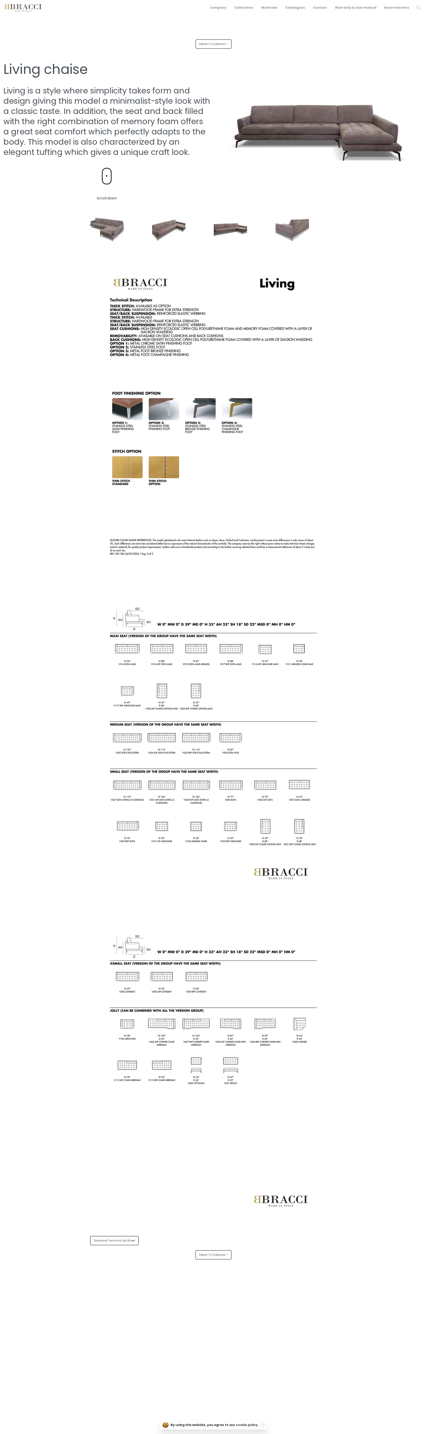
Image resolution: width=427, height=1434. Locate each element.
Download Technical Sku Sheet (114, 1240)
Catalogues (330, 1330)
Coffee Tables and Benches (194, 1358)
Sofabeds (182, 1351)
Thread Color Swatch (273, 1351)
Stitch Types (267, 1344)
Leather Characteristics (275, 1330)
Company (329, 1316)
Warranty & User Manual (339, 1323)
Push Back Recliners (189, 1337)
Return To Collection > (213, 44)
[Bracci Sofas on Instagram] (81, 1382)
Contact (328, 1337)
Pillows (179, 1365)
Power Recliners (186, 1330)
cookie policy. (247, 1425)
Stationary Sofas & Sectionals (195, 1316)
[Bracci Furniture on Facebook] (70, 1382)
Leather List (266, 1316)
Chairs (179, 1344)
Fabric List (265, 1323)
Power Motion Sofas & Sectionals (198, 1323)
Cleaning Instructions (273, 1337)
